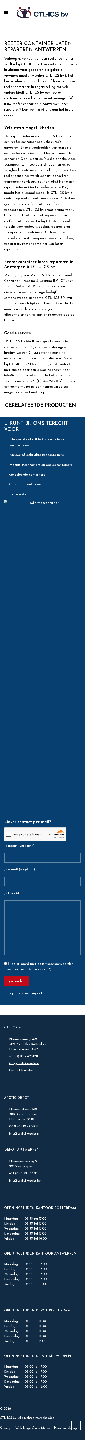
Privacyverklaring (65, 1428)
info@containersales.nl (24, 1063)
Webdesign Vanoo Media (32, 1428)
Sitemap (5, 1428)
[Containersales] (42, 12)
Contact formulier (21, 1070)
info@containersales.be (25, 1180)
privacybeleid (36, 969)
